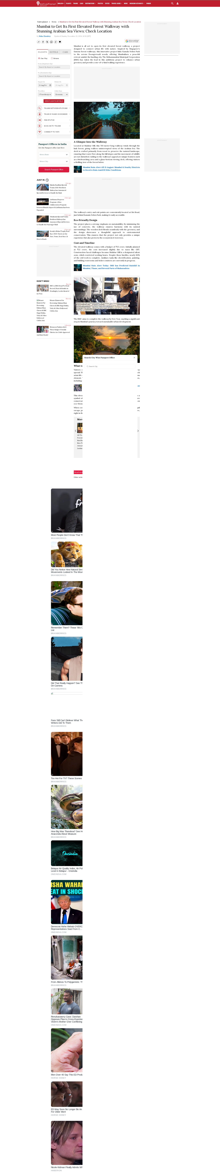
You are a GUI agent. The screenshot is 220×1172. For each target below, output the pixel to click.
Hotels (54, 52)
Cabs (65, 52)
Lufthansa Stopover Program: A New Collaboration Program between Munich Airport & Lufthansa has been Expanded (53, 205)
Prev (76, 431)
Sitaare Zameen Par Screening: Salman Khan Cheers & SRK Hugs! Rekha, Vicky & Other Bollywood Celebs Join (59, 305)
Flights (42, 52)
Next (137, 431)
